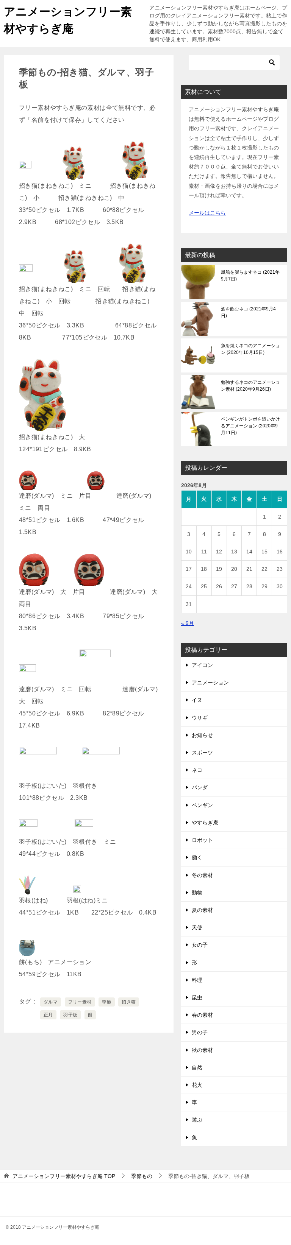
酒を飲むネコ (248, 312)
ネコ (197, 770)
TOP (64, 1176)
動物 (197, 893)
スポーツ (202, 752)
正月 (48, 1015)
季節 (106, 1002)
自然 (197, 1067)
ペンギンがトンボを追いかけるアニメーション (250, 425)
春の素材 (202, 1015)
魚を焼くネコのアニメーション (250, 349)
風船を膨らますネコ (250, 276)
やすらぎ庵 (205, 823)
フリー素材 (80, 1002)
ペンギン (202, 805)
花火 (197, 1085)
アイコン (202, 665)
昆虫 (197, 997)
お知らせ (202, 735)
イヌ (197, 700)
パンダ (200, 787)
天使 (197, 927)
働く (197, 857)
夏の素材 (202, 910)
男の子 (200, 1032)
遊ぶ (197, 1120)
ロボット (202, 840)
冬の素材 (202, 875)
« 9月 (187, 623)
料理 (197, 980)
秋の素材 (202, 1050)
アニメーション (210, 682)
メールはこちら (207, 213)
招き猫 (129, 1002)
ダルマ (51, 1002)
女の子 (200, 945)
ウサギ (200, 718)
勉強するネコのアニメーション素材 (250, 386)
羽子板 (70, 1015)
